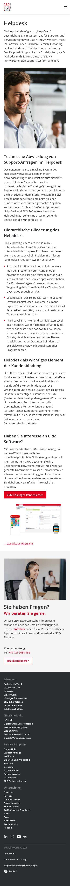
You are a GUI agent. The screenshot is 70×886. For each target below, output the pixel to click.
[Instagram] (12, 837)
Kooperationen (11, 806)
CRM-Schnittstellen (13, 701)
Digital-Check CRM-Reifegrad (18, 723)
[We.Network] (25, 837)
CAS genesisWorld (13, 684)
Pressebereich (11, 824)
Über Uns (8, 792)
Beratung (8, 766)
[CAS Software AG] (7, 7)
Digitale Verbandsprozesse (17, 737)
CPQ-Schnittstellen (13, 705)
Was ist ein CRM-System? (16, 727)
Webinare (9, 756)
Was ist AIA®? (11, 730)
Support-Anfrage (12, 752)
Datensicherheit (12, 799)
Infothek (8, 720)
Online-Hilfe (10, 749)
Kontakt (8, 827)
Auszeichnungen (12, 802)
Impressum (9, 853)
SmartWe (8, 691)
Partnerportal (11, 777)
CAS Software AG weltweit (17, 810)
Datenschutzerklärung (15, 859)
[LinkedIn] (6, 837)
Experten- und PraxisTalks (17, 759)
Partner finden (11, 770)
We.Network (10, 694)
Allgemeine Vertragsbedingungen (20, 865)
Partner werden (12, 773)
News (6, 813)
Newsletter (9, 820)
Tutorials (8, 763)
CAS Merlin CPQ (12, 687)
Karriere (8, 795)
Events (7, 817)
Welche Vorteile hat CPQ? (16, 734)
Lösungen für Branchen (15, 698)
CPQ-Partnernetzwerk (15, 781)
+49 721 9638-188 (19, 652)
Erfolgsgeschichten (13, 708)
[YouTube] (19, 837)
